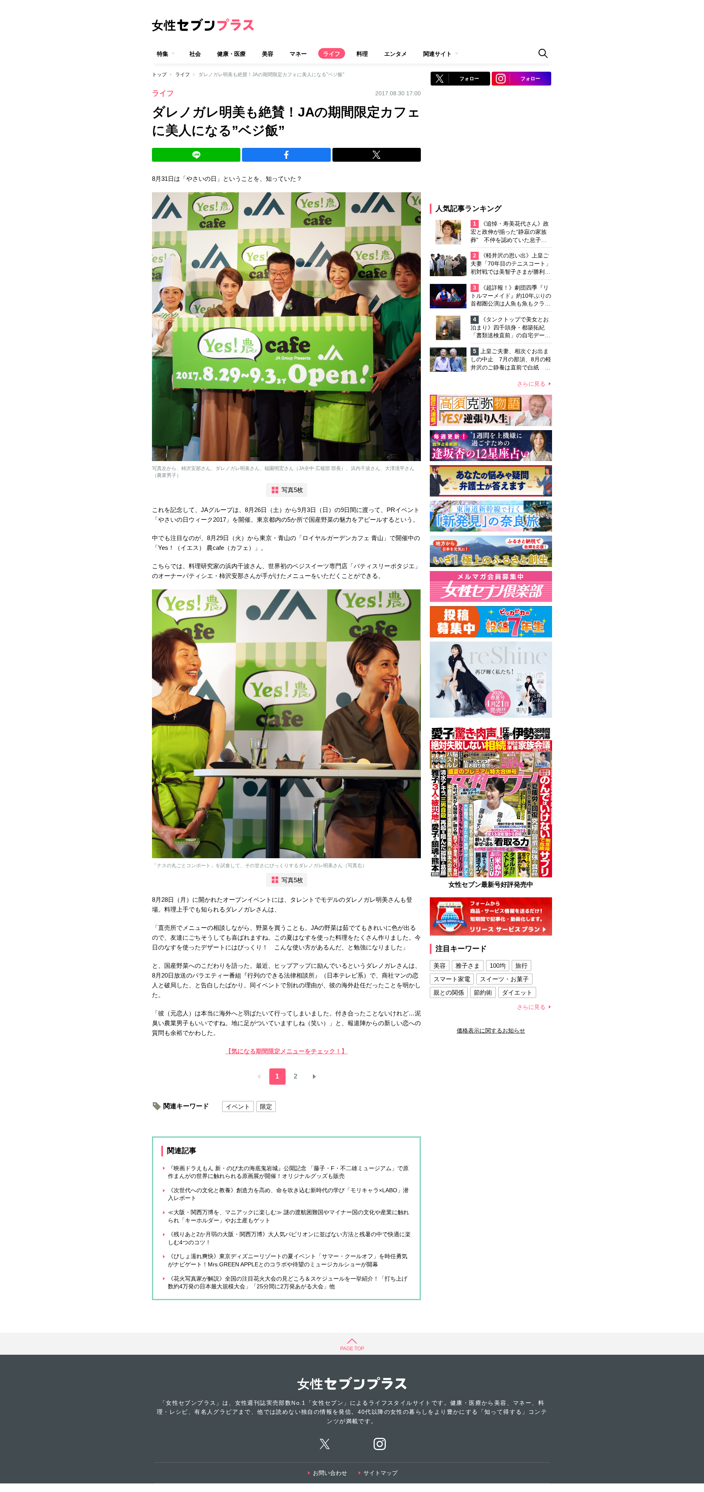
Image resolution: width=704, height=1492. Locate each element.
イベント (238, 1106)
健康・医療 (231, 54)
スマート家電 (451, 979)
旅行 (521, 965)
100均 (498, 965)
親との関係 (448, 992)
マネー (298, 54)
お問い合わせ (330, 1473)
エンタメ (395, 54)
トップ (159, 74)
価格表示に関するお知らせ (491, 1030)
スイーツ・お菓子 (504, 979)
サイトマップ (380, 1473)
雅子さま (467, 965)
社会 (195, 54)
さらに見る (531, 384)
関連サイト (437, 54)
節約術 (483, 992)
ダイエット (517, 992)
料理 (362, 54)
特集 (162, 54)
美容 (267, 54)
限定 (266, 1106)
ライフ (331, 54)
